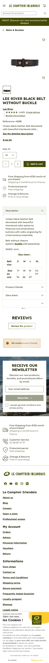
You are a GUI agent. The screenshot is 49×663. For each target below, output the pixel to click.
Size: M (6, 149)
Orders (7, 532)
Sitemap (7, 604)
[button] (6, 164)
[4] (14, 112)
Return (7, 553)
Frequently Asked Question (18, 593)
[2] (9, 112)
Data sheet (12, 295)
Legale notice (10, 610)
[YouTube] (11, 483)
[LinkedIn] (27, 483)
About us (8, 497)
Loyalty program (12, 599)
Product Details (14, 287)
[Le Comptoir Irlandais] (24, 5)
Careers (7, 508)
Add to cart (36, 164)
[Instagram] (21, 483)
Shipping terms (11, 583)
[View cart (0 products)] (45, 6)
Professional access (14, 519)
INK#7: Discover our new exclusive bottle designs (24, 21)
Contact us (9, 572)
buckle (18, 244)
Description (12, 210)
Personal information (15, 543)
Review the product (15, 115)
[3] (11, 112)
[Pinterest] (16, 483)
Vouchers (8, 548)
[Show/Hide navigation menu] (4, 6)
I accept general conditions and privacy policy (25, 406)
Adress (7, 537)
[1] (7, 112)
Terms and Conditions (15, 577)
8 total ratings (33, 112)
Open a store (10, 514)
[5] (16, 112)
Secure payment (12, 588)
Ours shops (9, 567)
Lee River (8, 109)
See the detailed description (18, 133)
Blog (5, 503)
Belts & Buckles (15, 30)
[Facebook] (5, 483)
